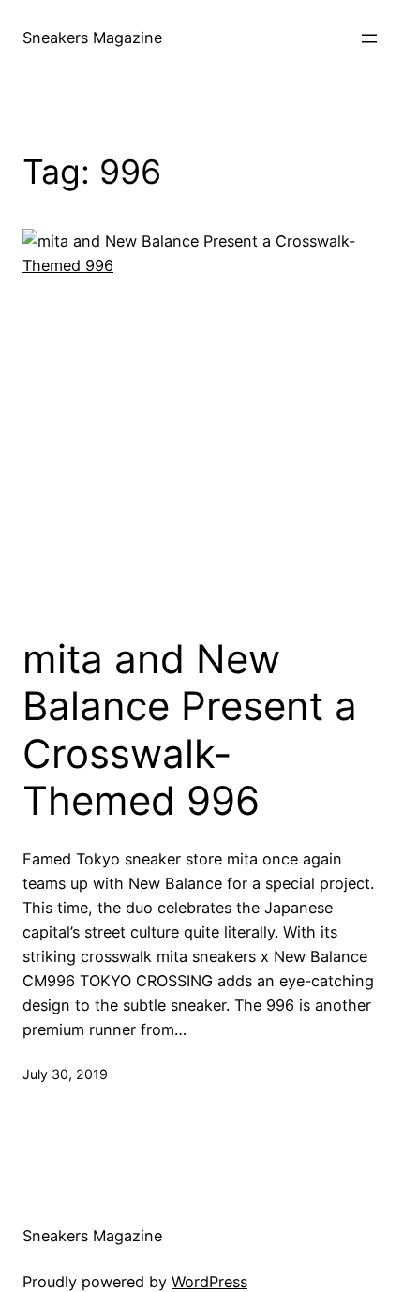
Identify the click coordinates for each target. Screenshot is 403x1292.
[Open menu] (369, 38)
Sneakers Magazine (92, 37)
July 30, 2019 (65, 1074)
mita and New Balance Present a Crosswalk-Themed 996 (189, 730)
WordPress (209, 1281)
